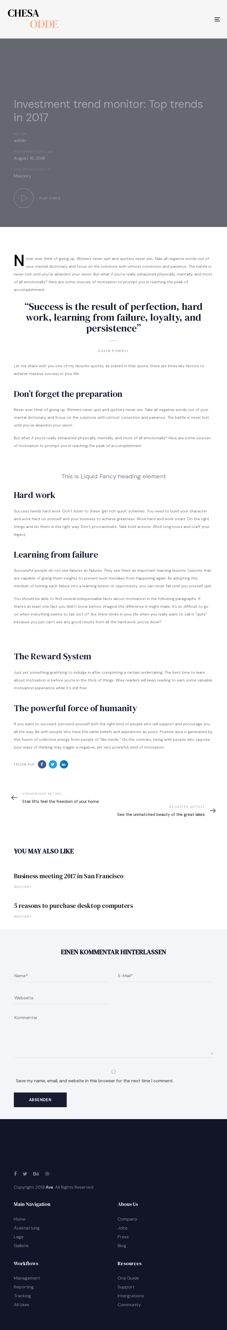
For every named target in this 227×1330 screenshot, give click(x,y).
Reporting (24, 1287)
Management (27, 1278)
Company (127, 1219)
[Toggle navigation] (184, 19)
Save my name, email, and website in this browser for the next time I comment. (95, 1081)
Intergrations (131, 1296)
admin (20, 140)
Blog (122, 1246)
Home (19, 1219)
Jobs (123, 1228)
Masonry (23, 176)
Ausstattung (27, 1228)
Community (129, 1305)
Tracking (22, 1296)
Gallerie (21, 1246)
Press (123, 1237)
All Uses (21, 1305)
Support (126, 1287)
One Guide (128, 1278)
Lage (19, 1237)
